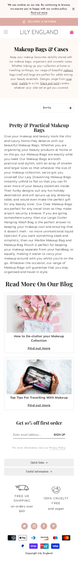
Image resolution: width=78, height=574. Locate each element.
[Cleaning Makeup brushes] (62, 70)
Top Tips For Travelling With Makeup (39, 397)
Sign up (59, 435)
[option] (39, 21)
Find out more (39, 13)
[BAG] (70, 32)
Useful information (37, 471)
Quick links (38, 462)
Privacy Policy (57, 448)
